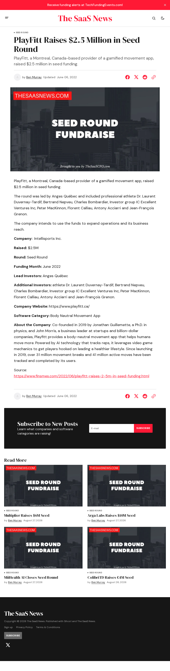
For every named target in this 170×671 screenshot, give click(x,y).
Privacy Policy (24, 627)
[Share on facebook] (128, 77)
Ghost (68, 621)
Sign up (8, 627)
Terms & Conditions (48, 627)
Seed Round (22, 33)
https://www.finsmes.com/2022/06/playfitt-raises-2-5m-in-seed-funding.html (81, 376)
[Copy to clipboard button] (152, 77)
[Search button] (154, 18)
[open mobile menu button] (6, 18)
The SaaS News (86, 621)
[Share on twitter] (136, 77)
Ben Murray (34, 77)
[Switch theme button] (162, 18)
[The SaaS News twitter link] (8, 645)
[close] (165, 5)
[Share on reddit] (145, 77)
